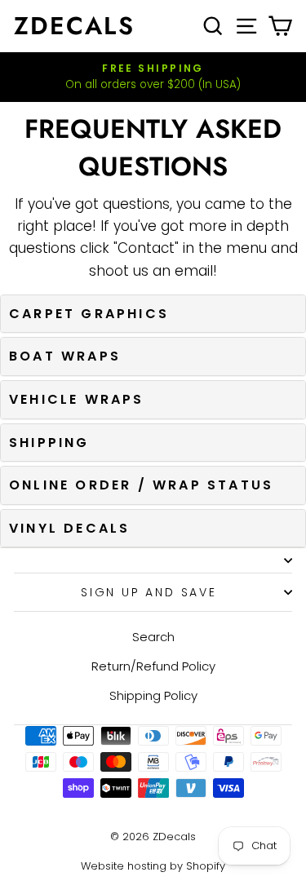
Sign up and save (149, 592)
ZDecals (74, 25)
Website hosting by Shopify (153, 866)
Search (153, 636)
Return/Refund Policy (153, 666)
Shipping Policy (153, 695)
